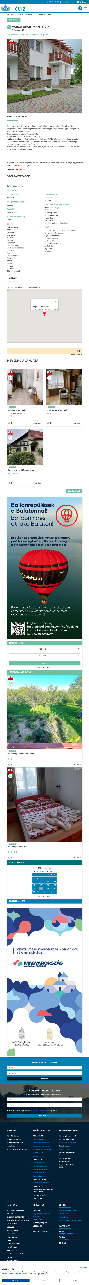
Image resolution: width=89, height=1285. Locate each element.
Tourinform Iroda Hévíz (15, 1210)
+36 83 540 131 (64, 1239)
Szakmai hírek (12, 1250)
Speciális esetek (65, 1146)
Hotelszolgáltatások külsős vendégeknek (43, 1190)
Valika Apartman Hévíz (57, 410)
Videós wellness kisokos (41, 1183)
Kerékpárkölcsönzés (40, 1195)
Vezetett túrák (38, 1152)
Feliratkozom (44, 1116)
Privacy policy (83, 1267)
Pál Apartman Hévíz (17, 410)
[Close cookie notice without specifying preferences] (86, 1264)
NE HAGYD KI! (38, 1136)
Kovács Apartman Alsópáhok (21, 754)
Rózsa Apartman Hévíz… (19, 846)
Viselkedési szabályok (15, 1254)
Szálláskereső (74, 491)
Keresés (44, 663)
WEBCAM (10, 1227)
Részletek (37, 423)
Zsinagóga (36, 1156)
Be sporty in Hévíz (39, 1163)
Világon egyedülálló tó (15, 1142)
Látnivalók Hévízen (39, 1139)
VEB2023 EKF (37, 1226)
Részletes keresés (44, 667)
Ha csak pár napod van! (67, 1136)
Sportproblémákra (66, 1158)
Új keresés (13, 20)
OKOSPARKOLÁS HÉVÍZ (15, 1217)
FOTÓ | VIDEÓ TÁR (13, 1244)
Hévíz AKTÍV (37, 1159)
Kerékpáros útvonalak (40, 1166)
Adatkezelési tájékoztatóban (39, 1110)
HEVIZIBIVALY (38, 1198)
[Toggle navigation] (86, 8)
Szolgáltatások (36, 35)
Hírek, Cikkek (12, 1237)
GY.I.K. (9, 1240)
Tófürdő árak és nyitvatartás (17, 1149)
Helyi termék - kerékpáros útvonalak (42, 1215)
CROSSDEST (37, 1210)
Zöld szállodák (12, 1230)
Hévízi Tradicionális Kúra (67, 1142)
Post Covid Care (64, 1149)
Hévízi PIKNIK (37, 1219)
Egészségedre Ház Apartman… (22, 470)
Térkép (48, 35)
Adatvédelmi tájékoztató (67, 1210)
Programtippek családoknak (42, 1149)
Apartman (12, 407)
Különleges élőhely (14, 1139)
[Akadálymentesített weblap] (85, 2)
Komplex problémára (66, 1139)
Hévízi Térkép (12, 1224)
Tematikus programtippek (42, 1146)
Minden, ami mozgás (40, 1169)
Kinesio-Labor (64, 1161)
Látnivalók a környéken (41, 1142)
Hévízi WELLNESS (39, 1179)
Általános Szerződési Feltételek (70, 1220)
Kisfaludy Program (40, 1223)
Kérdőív (10, 1214)
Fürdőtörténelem (13, 1136)
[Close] (55, 301)
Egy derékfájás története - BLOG (68, 1166)
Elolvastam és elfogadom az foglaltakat (33, 1110)
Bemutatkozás (12, 35)
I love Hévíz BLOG (13, 1146)
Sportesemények (39, 1173)
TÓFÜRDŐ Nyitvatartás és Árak (18, 1220)
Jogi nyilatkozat (64, 1217)
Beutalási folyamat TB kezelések (67, 1154)
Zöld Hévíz (11, 1234)
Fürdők (9, 1257)
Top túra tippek (38, 1176)
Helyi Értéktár (12, 1247)
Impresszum (63, 1214)
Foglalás (24, 35)
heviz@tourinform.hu (66, 1234)
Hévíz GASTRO (38, 1186)
